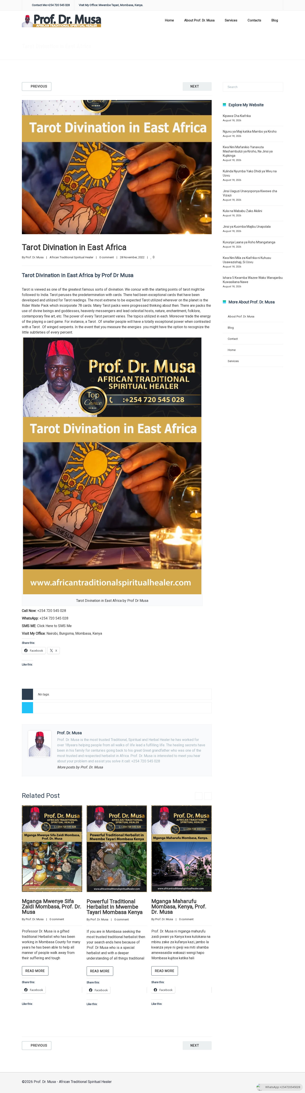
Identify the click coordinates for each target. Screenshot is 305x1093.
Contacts (254, 20)
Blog (275, 20)
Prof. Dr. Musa (35, 257)
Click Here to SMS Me (54, 626)
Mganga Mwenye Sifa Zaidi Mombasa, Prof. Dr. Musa (51, 906)
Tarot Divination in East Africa (74, 247)
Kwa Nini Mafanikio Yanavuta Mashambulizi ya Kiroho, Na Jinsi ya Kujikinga (248, 151)
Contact (233, 338)
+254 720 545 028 (51, 611)
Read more (35, 971)
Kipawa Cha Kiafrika (237, 116)
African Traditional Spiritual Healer (208, 46)
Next (194, 86)
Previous (39, 86)
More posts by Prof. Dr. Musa (80, 767)
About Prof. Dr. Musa (199, 20)
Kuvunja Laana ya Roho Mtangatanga (249, 242)
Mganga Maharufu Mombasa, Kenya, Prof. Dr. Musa (178, 906)
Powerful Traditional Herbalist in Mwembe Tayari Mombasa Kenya (115, 906)
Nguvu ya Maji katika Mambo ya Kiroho (250, 131)
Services (231, 20)
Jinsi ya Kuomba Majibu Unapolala (247, 226)
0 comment (106, 257)
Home (169, 20)
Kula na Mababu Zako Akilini (242, 211)
